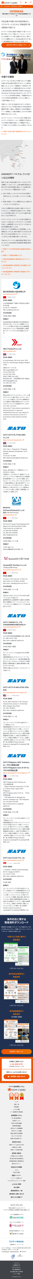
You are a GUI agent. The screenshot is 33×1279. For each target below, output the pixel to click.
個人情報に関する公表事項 (16, 1271)
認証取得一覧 (16, 1265)
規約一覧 (16, 1104)
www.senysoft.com (9, 294)
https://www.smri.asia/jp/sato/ (12, 440)
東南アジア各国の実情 (17, 1150)
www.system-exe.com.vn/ (11, 570)
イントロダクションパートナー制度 (16, 1180)
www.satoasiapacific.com (11, 627)
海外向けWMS (16, 1142)
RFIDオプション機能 (16, 1131)
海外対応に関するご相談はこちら (16, 45)
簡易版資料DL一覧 (16, 1191)
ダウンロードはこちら (17, 968)
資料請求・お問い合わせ (25, 2)
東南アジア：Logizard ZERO (16, 1145)
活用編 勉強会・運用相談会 (16, 1161)
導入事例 (16, 1187)
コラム (16, 1170)
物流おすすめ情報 (16, 1167)
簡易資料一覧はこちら (16, 1051)
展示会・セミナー (16, 1163)
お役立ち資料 (16, 1172)
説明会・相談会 (16, 1153)
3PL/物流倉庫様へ (17, 1118)
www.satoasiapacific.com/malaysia (14, 692)
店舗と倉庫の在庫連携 (16, 1133)
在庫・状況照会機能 (16, 1123)
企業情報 (12, 1244)
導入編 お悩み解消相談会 (16, 1158)
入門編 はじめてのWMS (16, 1156)
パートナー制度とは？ (16, 1178)
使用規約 (16, 1107)
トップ (16, 1102)
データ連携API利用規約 (16, 1112)
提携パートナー (16, 1175)
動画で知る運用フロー (17, 1138)
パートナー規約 (16, 1273)
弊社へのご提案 (15, 1197)
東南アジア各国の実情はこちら (12, 255)
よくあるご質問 (16, 1184)
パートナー (19, 1244)
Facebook (23, 1251)
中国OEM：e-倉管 (16, 1147)
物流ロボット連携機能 (16, 1128)
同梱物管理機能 (16, 1126)
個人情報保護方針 (16, 1269)
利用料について (16, 1120)
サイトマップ (16, 1263)
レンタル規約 (16, 1109)
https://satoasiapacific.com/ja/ (12, 860)
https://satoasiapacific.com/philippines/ (15, 773)
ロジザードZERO (9, 2)
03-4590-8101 (20, 2)
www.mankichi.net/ (9, 515)
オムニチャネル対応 (16, 1136)
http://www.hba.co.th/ (9, 351)
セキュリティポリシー (16, 1267)
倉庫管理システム (16, 1115)
